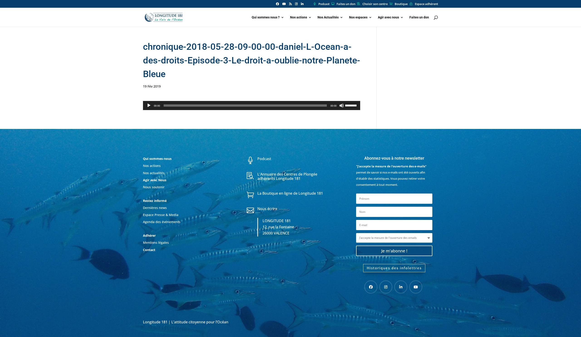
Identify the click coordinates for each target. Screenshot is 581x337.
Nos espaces (358, 17)
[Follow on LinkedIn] (400, 287)
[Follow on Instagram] (385, 287)
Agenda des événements (161, 222)
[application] (251, 105)
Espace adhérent (426, 4)
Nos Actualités (328, 17)
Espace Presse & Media (160, 215)
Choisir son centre (375, 4)
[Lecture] (149, 105)
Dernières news (155, 208)
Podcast (324, 4)
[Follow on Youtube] (415, 287)
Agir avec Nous (154, 180)
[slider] (351, 105)
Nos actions (298, 17)
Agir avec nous (388, 17)
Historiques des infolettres (394, 268)
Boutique (401, 4)
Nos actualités (154, 173)
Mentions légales (156, 242)
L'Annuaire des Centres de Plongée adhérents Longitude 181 (287, 176)
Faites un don (346, 4)
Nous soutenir (154, 187)
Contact (149, 250)
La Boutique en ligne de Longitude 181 (290, 193)
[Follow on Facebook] (370, 287)
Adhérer (150, 235)
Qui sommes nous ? (266, 17)
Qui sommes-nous (157, 158)
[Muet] (341, 105)
